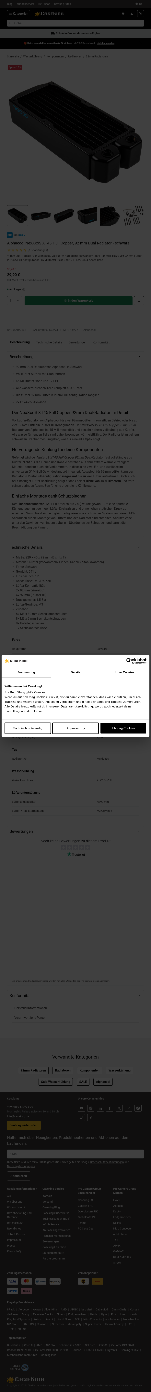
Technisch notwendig (27, 728)
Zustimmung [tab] (26, 672)
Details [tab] (75, 672)
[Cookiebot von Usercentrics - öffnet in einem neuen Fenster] (129, 661)
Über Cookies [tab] (124, 672)
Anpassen (73, 728)
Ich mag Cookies (123, 728)
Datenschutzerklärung (77, 706)
